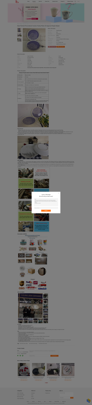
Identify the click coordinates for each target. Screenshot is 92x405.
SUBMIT (46, 210)
